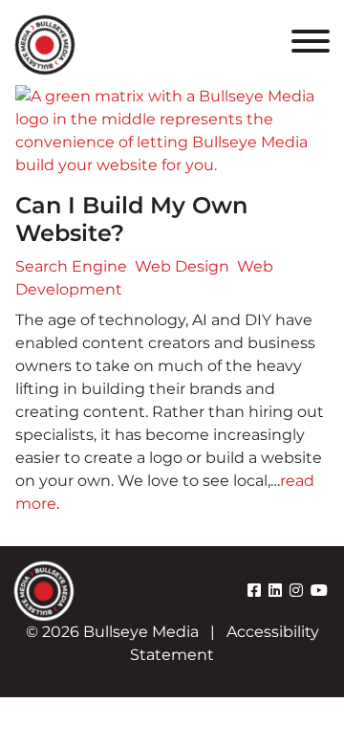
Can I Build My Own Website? (131, 219)
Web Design (182, 266)
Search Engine (71, 266)
